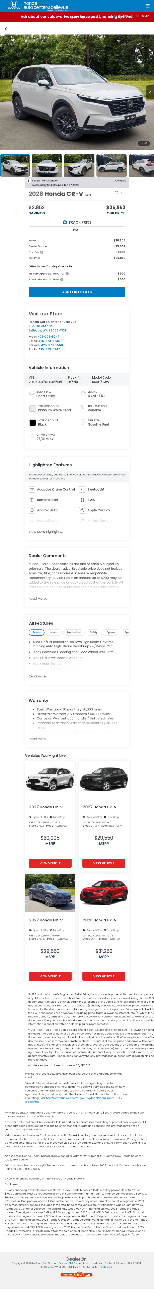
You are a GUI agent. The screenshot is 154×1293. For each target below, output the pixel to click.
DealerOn (40, 1263)
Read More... (38, 599)
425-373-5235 (49, 341)
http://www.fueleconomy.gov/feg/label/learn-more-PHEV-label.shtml (74, 1100)
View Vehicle (50, 863)
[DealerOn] (76, 1259)
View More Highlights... (46, 532)
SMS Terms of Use (79, 1263)
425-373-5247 (48, 336)
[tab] (37, 632)
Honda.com (105, 1267)
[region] (77, 259)
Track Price (80, 222)
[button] (5, 28)
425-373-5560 (52, 345)
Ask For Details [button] (77, 291)
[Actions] (121, 193)
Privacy (63, 1263)
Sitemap (52, 1263)
